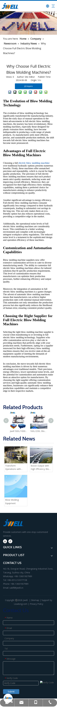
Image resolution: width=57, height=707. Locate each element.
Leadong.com (20, 603)
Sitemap (35, 600)
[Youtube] (5, 541)
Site (39, 80)
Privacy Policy (36, 603)
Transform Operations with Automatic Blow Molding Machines (14, 467)
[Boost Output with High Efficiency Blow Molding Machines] (41, 454)
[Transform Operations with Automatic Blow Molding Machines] (15, 454)
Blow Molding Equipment (12, 501)
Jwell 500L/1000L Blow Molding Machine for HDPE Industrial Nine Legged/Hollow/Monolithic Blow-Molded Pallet (18, 431)
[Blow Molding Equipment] (15, 486)
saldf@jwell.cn (16, 587)
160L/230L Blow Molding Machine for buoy (38, 431)
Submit (11, 691)
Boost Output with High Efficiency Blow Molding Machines (41, 467)
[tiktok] (10, 541)
